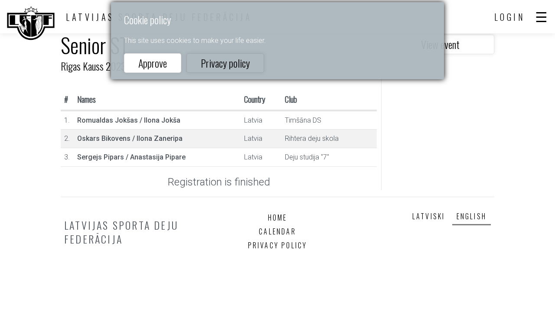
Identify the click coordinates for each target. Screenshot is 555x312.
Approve (152, 63)
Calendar (277, 231)
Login (510, 16)
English (471, 216)
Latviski (428, 216)
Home (277, 217)
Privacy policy (225, 63)
